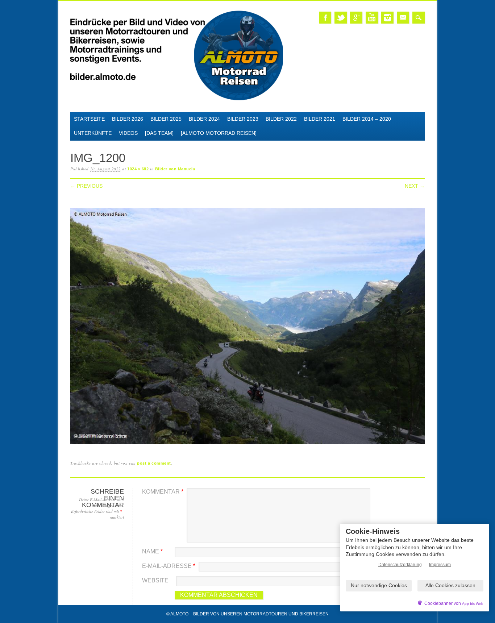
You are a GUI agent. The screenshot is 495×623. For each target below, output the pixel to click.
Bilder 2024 (204, 119)
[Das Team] (159, 133)
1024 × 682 (138, 169)
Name (152, 551)
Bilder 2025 (166, 119)
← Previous (86, 186)
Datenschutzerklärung (400, 564)
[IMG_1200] (247, 444)
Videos (128, 133)
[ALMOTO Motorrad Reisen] (219, 133)
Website (155, 580)
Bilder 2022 (281, 119)
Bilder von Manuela (175, 169)
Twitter (340, 18)
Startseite (89, 119)
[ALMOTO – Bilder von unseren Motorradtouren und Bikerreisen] (176, 99)
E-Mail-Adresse (168, 566)
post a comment (154, 463)
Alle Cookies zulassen (450, 585)
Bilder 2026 (127, 119)
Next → (415, 186)
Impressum (440, 564)
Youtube (372, 18)
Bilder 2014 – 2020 (366, 119)
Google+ (356, 18)
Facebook (325, 18)
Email (403, 18)
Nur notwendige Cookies (379, 585)
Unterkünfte (93, 133)
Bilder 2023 (242, 119)
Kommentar (162, 492)
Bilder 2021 (319, 119)
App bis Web (472, 604)
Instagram (387, 18)
